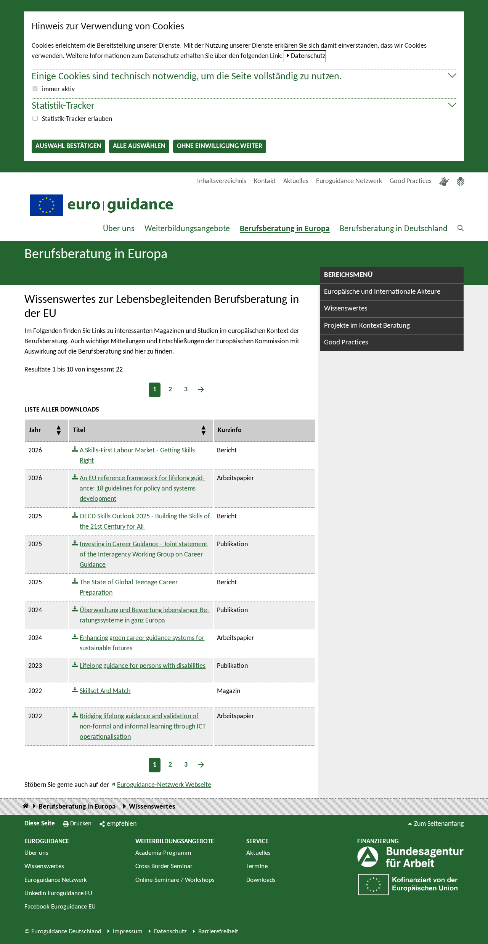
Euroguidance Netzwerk (349, 181)
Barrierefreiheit (218, 931)
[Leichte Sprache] (460, 181)
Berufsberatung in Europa (285, 229)
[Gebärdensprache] (444, 181)
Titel (79, 430)
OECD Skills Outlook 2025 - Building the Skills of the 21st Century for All (145, 522)
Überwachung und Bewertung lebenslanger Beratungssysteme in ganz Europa (144, 615)
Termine (257, 866)
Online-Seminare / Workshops (175, 880)
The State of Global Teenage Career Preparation (129, 588)
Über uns (119, 229)
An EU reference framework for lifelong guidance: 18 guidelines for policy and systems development (142, 489)
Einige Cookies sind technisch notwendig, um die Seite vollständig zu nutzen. (187, 77)
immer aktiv (58, 89)
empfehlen (121, 824)
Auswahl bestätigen (68, 146)
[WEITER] (201, 390)
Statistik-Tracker (63, 106)
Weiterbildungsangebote (187, 229)
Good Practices (411, 181)
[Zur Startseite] (100, 204)
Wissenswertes (345, 308)
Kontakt (265, 181)
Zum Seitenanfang (439, 824)
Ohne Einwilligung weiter (219, 146)
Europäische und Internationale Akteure (382, 292)
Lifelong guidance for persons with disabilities (142, 666)
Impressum (128, 931)
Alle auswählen (139, 146)
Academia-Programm (163, 853)
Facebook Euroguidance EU (60, 907)
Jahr (35, 430)
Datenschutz (308, 56)
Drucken (81, 823)
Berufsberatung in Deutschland (394, 229)
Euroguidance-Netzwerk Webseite (164, 785)
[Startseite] (25, 806)
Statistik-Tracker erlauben (77, 119)
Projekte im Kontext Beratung (367, 326)
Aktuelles (295, 181)
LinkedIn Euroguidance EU (58, 893)
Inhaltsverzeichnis (221, 181)
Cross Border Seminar (164, 866)
